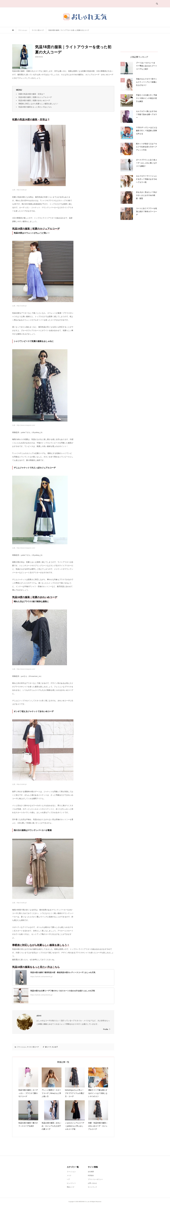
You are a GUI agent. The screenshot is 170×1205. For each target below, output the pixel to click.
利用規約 (91, 1175)
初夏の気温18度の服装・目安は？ (31, 94)
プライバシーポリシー (95, 1179)
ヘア (68, 1179)
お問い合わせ (92, 1183)
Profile (105, 1029)
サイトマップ (92, 1187)
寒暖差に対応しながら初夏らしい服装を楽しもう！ (38, 104)
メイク (69, 1175)
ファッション (21, 1047)
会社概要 (91, 1172)
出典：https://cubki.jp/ (19, 190)
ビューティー (71, 1183)
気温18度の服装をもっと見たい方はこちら (35, 107)
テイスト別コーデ (33, 1047)
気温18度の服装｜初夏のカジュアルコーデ (35, 97)
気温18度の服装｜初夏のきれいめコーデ (34, 100)
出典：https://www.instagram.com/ (23, 425)
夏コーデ (48, 1047)
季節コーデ (70, 1187)
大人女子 (55, 1047)
